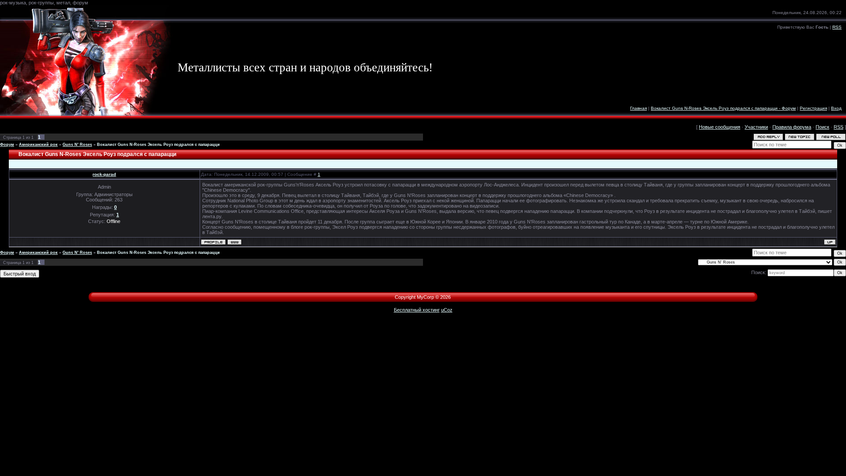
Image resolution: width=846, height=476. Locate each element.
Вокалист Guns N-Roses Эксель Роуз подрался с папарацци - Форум (723, 108)
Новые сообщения (719, 127)
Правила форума (791, 127)
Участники (756, 127)
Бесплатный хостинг (417, 309)
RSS (837, 27)
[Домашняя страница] (234, 242)
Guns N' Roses (77, 144)
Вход (836, 108)
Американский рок (38, 144)
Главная (638, 108)
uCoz (447, 309)
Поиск (822, 127)
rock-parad (104, 174)
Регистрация (813, 108)
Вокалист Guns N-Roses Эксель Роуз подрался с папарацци (158, 144)
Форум (7, 144)
